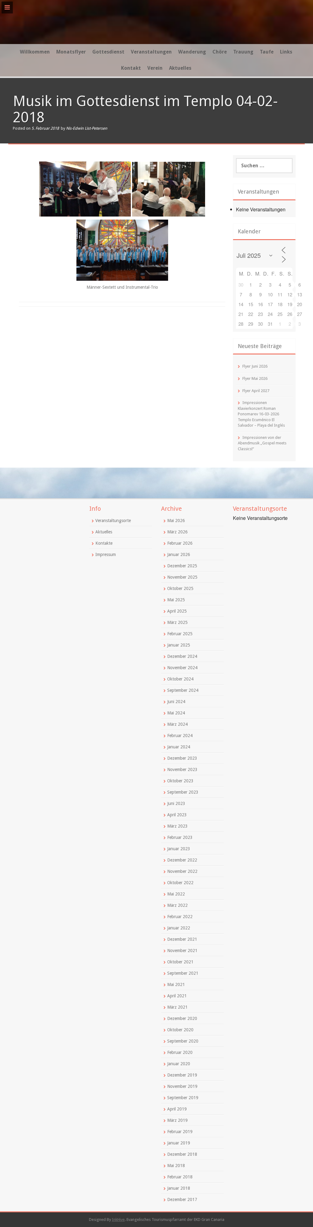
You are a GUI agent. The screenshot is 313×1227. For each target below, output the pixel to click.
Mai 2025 (176, 599)
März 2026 (177, 531)
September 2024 (182, 690)
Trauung (243, 52)
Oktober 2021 (180, 961)
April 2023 (177, 814)
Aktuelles (180, 68)
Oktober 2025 (180, 588)
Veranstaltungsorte (113, 520)
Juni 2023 (176, 803)
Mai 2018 (176, 1165)
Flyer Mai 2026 (254, 378)
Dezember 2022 (182, 860)
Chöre (219, 52)
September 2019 (182, 1097)
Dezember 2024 (182, 656)
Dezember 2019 (182, 1075)
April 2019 (177, 1109)
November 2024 (182, 667)
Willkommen (35, 52)
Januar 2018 (178, 1188)
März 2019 (177, 1120)
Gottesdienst (108, 52)
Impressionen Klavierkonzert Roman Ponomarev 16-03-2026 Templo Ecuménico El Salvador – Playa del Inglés (261, 414)
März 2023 (177, 826)
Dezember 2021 (182, 939)
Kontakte (103, 543)
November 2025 (182, 577)
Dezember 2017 (182, 1199)
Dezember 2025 (182, 565)
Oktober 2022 (180, 882)
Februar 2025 (180, 633)
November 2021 (182, 950)
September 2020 (182, 1041)
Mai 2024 (176, 712)
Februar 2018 (180, 1176)
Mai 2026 (176, 520)
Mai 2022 (176, 894)
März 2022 (177, 905)
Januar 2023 (178, 848)
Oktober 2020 (180, 1029)
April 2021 (177, 995)
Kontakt (131, 68)
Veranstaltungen (151, 52)
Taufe (267, 52)
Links (286, 52)
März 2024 (177, 724)
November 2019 (182, 1086)
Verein (155, 68)
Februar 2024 (180, 735)
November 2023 (182, 769)
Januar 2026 (178, 554)
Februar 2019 (180, 1131)
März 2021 (177, 1007)
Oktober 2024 (180, 679)
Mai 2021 (176, 984)
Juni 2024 (176, 701)
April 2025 (177, 611)
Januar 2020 (178, 1063)
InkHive (118, 1219)
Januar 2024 (178, 746)
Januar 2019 (178, 1142)
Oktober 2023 (180, 780)
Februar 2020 (180, 1052)
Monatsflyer (71, 52)
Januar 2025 (178, 645)
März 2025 (177, 622)
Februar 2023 (180, 837)
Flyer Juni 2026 (254, 366)
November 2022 (182, 871)
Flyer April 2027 (255, 390)
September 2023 (182, 792)
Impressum (105, 554)
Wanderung (192, 52)
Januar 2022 (178, 927)
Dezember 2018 (182, 1154)
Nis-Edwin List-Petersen (86, 128)
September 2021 (182, 973)
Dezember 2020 (182, 1018)
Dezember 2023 (182, 758)
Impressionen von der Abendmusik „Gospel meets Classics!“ (262, 443)
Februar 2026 (180, 543)
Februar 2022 (180, 916)
